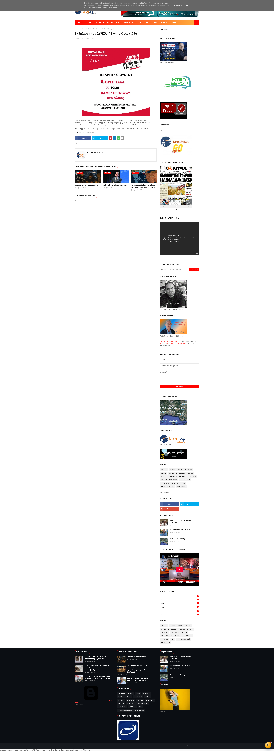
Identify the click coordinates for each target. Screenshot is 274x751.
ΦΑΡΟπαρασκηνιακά (167, 486)
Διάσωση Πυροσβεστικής (168, 341)
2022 (180, 611)
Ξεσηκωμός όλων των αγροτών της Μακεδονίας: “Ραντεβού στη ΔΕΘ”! (98, 677)
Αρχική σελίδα (79, 29)
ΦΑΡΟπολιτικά (181, 486)
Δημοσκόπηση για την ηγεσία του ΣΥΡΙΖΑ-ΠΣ (182, 521)
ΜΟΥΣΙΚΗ (164, 476)
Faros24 (78, 38)
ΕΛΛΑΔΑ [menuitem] (173, 22)
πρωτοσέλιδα (169, 209)
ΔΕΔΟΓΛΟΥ (188, 470)
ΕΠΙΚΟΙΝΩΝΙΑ (180, 473)
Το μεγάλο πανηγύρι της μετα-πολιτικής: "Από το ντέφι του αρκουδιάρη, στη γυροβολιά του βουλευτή (139, 669)
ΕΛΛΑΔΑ (171, 473)
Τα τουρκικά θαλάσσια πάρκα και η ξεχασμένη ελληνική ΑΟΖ (143, 186)
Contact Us (195, 746)
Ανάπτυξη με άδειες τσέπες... (115, 185)
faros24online (90, 746)
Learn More (178, 5)
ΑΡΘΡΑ (180, 470)
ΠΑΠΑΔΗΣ (182, 476)
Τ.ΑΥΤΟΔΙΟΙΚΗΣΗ (185, 480)
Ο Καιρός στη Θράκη (177, 539)
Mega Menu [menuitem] (128, 22)
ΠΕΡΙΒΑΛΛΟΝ (192, 476)
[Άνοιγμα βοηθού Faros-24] (268, 745)
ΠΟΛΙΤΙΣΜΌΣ (173, 480)
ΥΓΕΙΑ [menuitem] (139, 22)
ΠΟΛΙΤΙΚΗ (82, 133)
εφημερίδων (178, 209)
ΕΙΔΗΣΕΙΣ (163, 473)
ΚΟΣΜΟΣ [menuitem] (164, 22)
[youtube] (169, 509)
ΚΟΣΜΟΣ (190, 473)
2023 (180, 607)
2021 (180, 615)
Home (182, 746)
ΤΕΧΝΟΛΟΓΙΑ (165, 483)
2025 (180, 600)
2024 (180, 603)
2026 (180, 596)
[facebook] (169, 504)
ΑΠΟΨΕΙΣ (173, 470)
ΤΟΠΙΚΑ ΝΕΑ (88, 29)
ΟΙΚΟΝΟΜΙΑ (173, 476)
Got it (188, 5)
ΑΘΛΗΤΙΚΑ (164, 470)
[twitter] (189, 504)
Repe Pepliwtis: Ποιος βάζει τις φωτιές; (173, 343)
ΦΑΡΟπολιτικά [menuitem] (151, 22)
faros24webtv (164, 493)
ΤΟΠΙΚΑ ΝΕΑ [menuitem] (99, 22)
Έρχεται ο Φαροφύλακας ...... (86, 185)
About (188, 746)
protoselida (184, 209)
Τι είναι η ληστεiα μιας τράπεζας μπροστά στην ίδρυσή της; (97, 658)
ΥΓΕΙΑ (183, 483)
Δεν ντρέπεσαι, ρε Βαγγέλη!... (180, 530)
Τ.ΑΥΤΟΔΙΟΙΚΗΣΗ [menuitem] (113, 22)
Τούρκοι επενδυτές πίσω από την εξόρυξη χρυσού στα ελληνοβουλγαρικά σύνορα (97, 668)
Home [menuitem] (79, 22)
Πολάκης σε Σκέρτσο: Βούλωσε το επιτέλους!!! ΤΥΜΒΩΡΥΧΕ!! (140, 679)
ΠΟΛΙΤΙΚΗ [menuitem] (87, 22)
